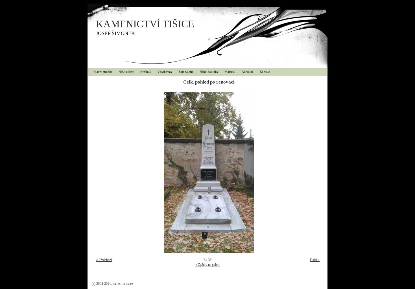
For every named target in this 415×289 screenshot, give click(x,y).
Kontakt (265, 71)
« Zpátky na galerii (207, 265)
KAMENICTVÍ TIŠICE (145, 24)
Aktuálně (248, 71)
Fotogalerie (186, 71)
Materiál (230, 71)
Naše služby (126, 71)
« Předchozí (104, 260)
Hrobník (145, 71)
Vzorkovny (165, 71)
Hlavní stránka (102, 71)
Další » (315, 260)
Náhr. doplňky (209, 71)
